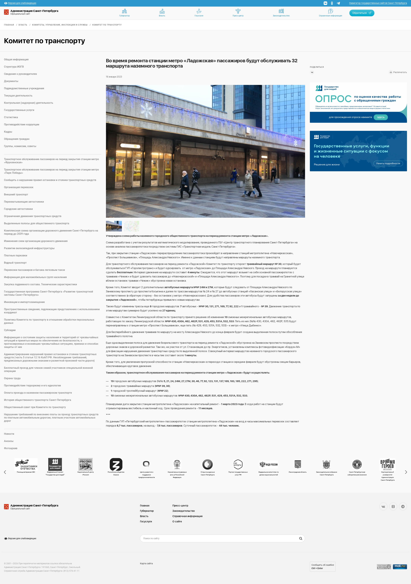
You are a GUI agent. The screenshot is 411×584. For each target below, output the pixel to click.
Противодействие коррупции (21, 124)
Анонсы (8, 441)
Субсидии (10, 330)
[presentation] (6, 472)
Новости (9, 433)
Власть (162, 16)
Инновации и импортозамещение (24, 302)
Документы (11, 81)
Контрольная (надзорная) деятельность (28, 102)
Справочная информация (330, 16)
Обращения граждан (16, 138)
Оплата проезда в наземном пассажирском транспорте (38, 392)
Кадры (8, 131)
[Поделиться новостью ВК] (312, 72)
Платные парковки (15, 255)
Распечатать (400, 72)
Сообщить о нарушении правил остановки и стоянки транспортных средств (50, 180)
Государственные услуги (19, 110)
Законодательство (281, 16)
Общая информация (16, 59)
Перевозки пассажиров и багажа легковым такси (34, 269)
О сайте (177, 521)
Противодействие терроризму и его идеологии (32, 385)
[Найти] (301, 538)
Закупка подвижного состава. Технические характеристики (40, 284)
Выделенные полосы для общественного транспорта (36, 223)
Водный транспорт (15, 262)
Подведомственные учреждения (24, 88)
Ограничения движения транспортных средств (32, 216)
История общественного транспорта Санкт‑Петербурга (37, 399)
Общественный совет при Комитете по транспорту (35, 407)
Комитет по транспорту (107, 25)
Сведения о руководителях (20, 73)
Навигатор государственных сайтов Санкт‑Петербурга (378, 3)
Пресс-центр (238, 16)
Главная (9, 25)
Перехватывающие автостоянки (24, 201)
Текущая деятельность (18, 95)
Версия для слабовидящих (22, 538)
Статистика (11, 117)
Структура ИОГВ (14, 66)
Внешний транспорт (16, 194)
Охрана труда (12, 378)
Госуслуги (199, 16)
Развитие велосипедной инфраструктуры (29, 248)
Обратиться (359, 12)
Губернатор (124, 16)
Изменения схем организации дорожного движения (36, 241)
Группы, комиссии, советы (20, 146)
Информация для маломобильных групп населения (35, 277)
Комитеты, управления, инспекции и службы (60, 25)
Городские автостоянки (18, 208)
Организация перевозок (18, 187)
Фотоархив (10, 448)
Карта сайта (146, 563)
